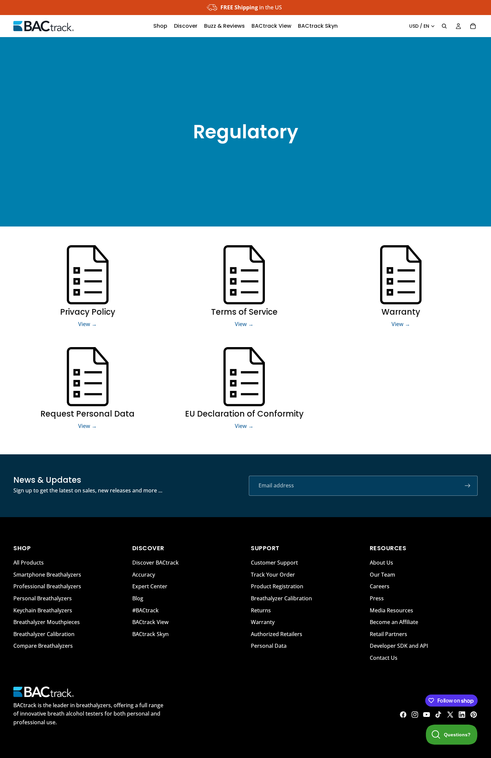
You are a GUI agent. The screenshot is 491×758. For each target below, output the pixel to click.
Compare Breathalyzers (43, 646)
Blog (137, 598)
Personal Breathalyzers (42, 598)
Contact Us (383, 657)
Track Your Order (273, 574)
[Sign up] (468, 486)
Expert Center (149, 586)
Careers (379, 586)
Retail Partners (388, 634)
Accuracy (143, 574)
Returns (261, 610)
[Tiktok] (438, 715)
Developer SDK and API (399, 646)
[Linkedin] (462, 715)
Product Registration (277, 586)
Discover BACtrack (155, 562)
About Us (381, 562)
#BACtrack (145, 610)
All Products (28, 562)
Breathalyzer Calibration (43, 634)
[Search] (444, 26)
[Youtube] (427, 715)
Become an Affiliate (394, 622)
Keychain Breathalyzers (42, 610)
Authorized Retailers (276, 634)
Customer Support (274, 562)
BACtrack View (150, 622)
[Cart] (473, 26)
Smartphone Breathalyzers (47, 574)
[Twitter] (450, 715)
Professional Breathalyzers (47, 586)
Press (377, 598)
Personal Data (269, 646)
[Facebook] (403, 715)
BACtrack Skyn (150, 634)
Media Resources (391, 610)
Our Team (382, 574)
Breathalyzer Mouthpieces (46, 622)
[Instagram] (415, 715)
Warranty (263, 622)
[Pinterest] (474, 715)
